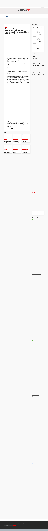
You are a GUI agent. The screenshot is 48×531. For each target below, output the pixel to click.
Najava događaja (19, 7)
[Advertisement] (6, 3)
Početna (5, 14)
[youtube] (39, 7)
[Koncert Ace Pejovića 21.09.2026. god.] (34, 39)
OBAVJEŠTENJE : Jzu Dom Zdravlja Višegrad (39, 34)
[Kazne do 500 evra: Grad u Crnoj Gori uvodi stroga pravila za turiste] (26, 147)
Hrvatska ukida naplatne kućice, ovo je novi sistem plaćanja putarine (7, 142)
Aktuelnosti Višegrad (14, 7)
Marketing (29, 7)
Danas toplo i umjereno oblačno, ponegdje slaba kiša (38, 74)
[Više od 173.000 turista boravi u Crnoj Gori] (26, 137)
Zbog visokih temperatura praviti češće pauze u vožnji (38, 72)
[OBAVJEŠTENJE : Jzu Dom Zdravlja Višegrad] (34, 35)
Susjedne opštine (18, 14)
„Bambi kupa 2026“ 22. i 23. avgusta (39, 48)
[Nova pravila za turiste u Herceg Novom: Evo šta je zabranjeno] (17, 147)
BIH (13, 14)
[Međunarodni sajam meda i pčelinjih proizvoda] (34, 42)
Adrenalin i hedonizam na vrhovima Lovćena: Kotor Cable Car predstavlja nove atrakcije (16, 142)
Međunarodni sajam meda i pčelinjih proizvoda (40, 41)
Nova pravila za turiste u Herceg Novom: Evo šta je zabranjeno (16, 152)
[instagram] (24, 12)
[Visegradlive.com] (24, 10)
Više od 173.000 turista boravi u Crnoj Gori (25, 141)
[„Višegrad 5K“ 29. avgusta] (34, 46)
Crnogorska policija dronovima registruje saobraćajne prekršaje (7, 152)
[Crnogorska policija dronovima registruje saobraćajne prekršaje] (8, 147)
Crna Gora (5, 149)
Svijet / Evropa (29, 14)
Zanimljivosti (36, 14)
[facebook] (37, 7)
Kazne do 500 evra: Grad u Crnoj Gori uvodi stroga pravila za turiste (25, 152)
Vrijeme (33, 7)
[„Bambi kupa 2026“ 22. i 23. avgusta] (34, 49)
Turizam (17, 149)
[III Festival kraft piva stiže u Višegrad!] (34, 32)
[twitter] (38, 7)
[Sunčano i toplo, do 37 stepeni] (34, 213)
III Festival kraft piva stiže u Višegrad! (39, 31)
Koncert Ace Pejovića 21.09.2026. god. (39, 38)
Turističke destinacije (25, 7)
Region (24, 14)
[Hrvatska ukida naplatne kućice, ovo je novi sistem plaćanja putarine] (8, 137)
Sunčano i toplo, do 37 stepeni (35, 58)
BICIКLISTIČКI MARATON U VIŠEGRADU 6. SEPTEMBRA (40, 27)
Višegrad (9, 14)
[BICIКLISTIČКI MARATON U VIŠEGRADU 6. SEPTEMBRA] (34, 28)
